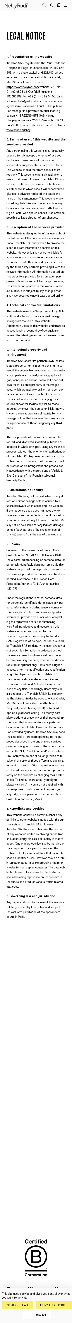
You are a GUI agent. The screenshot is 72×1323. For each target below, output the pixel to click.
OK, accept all (17, 1305)
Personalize (37, 1315)
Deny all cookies (54, 1305)
